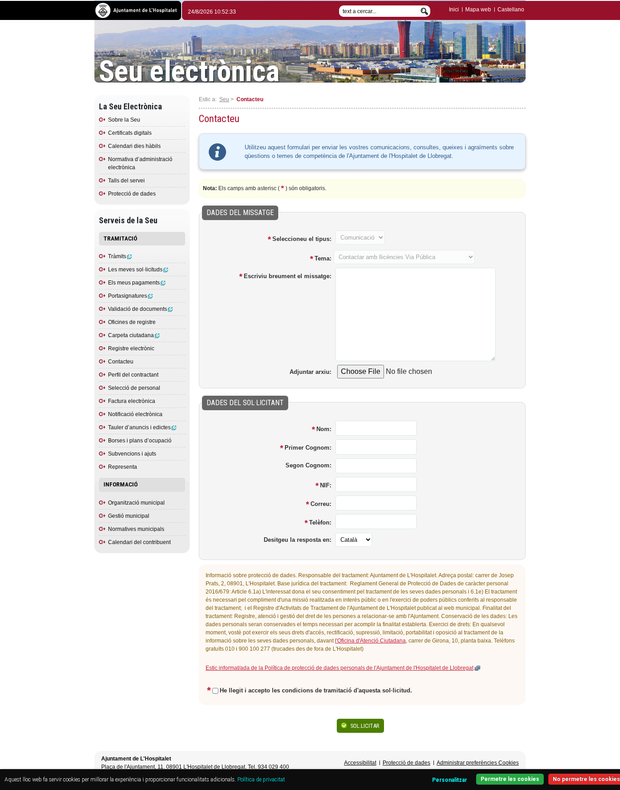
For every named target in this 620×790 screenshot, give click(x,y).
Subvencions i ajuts (132, 454)
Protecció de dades (132, 194)
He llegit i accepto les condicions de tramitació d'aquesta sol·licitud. (316, 690)
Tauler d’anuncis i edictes (139, 427)
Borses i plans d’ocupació (140, 440)
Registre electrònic (131, 348)
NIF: (325, 485)
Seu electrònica (189, 72)
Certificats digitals (130, 133)
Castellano (510, 9)
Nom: (323, 429)
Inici (454, 9)
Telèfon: (320, 522)
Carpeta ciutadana (131, 335)
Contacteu (120, 361)
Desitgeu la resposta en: (297, 539)
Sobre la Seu (124, 120)
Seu (224, 99)
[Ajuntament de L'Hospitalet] (137, 10)
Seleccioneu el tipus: (301, 239)
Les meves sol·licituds (135, 269)
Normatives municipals (136, 529)
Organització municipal (136, 503)
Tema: (323, 258)
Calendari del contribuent (139, 542)
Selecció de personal (134, 388)
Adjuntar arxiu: (310, 371)
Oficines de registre (132, 322)
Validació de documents (137, 309)
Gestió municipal (128, 516)
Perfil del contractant (133, 375)
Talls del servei (126, 180)
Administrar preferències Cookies (478, 763)
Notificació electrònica (135, 414)
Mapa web (478, 9)
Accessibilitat (360, 763)
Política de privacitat (261, 779)
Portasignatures (127, 296)
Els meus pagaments (134, 283)
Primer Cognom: (308, 447)
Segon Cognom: (308, 465)
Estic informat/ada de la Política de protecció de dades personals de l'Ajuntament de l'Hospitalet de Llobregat (339, 668)
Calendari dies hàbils (134, 146)
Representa (122, 467)
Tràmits (117, 256)
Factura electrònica (131, 401)
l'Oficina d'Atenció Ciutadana (370, 641)
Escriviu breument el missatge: (287, 276)
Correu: (320, 503)
